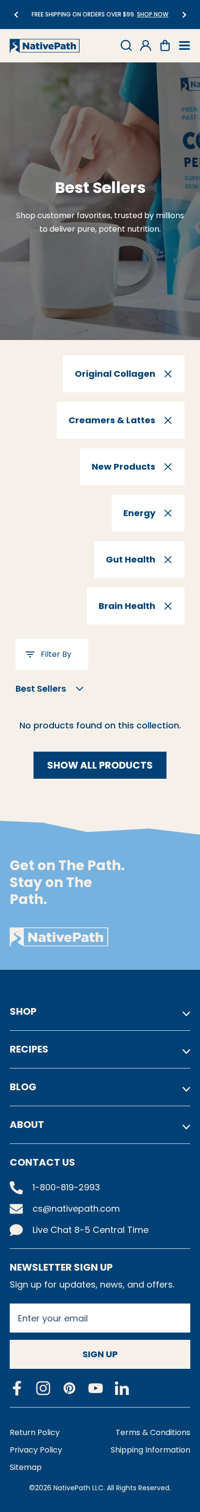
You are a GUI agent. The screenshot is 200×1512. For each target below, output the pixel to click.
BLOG (23, 1087)
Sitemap (26, 1467)
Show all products (100, 765)
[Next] (184, 15)
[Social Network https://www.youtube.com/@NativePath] (95, 1388)
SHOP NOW (152, 14)
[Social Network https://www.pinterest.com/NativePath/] (69, 1388)
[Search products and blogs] (126, 45)
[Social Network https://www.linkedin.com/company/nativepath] (122, 1388)
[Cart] (165, 45)
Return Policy (35, 1432)
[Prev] (16, 15)
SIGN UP (100, 1354)
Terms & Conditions (153, 1432)
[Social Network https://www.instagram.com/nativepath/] (43, 1388)
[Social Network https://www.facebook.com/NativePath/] (17, 1388)
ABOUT (27, 1124)
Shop (23, 1011)
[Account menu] (145, 45)
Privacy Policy (36, 1449)
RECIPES (29, 1049)
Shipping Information (150, 1449)
